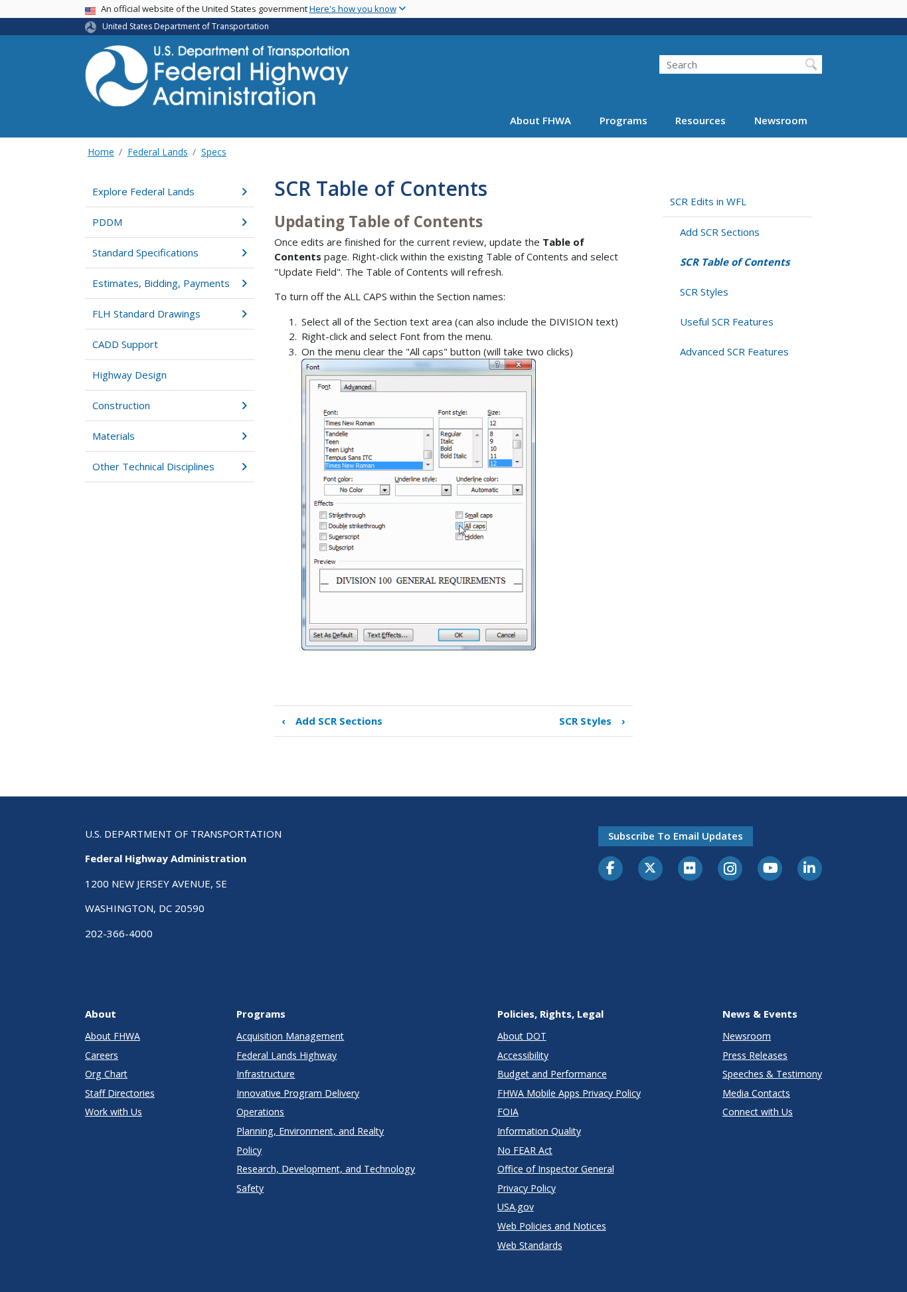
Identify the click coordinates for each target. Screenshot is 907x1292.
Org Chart (106, 1073)
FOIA (508, 1111)
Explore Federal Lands (143, 191)
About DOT (521, 1036)
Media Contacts (756, 1093)
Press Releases (754, 1055)
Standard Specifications (145, 252)
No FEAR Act (524, 1150)
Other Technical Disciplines (153, 466)
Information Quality (539, 1131)
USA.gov (515, 1206)
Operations (260, 1111)
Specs (213, 151)
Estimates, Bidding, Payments (161, 283)
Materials (113, 435)
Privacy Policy (526, 1188)
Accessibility (522, 1055)
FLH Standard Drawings (146, 313)
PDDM (107, 222)
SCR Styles (592, 720)
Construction (121, 405)
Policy (249, 1150)
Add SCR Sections (332, 720)
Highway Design (129, 374)
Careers (101, 1055)
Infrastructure (265, 1073)
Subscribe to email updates (675, 835)
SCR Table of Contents (734, 261)
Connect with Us (757, 1111)
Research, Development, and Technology (325, 1168)
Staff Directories (120, 1093)
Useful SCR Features (727, 321)
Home (101, 151)
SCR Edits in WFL (708, 201)
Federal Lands (157, 151)
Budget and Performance (552, 1073)
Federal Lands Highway (286, 1055)
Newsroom (780, 121)
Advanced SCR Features (734, 351)
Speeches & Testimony (772, 1073)
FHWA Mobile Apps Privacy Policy (569, 1093)
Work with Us (113, 1111)
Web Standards (529, 1245)
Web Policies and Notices (551, 1226)
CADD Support (125, 344)
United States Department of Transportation (185, 26)
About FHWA (540, 121)
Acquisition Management (290, 1036)
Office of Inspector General (555, 1168)
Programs (623, 121)
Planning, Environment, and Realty (310, 1131)
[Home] (218, 80)
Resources (700, 121)
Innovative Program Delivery (297, 1093)
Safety (250, 1188)
